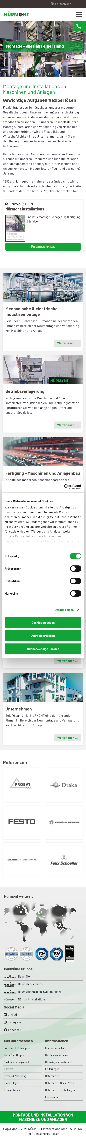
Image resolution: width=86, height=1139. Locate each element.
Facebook (14, 1030)
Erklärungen (52, 1069)
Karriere (8, 1069)
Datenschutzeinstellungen (60, 1090)
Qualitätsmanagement (16, 1062)
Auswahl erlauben (43, 635)
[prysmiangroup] (64, 785)
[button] (36, 73)
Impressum (51, 1097)
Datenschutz (52, 1076)
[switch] (75, 568)
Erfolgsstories (12, 1090)
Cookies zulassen (43, 622)
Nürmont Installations (24, 208)
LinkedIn (13, 1014)
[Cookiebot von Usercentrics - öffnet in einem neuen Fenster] (63, 486)
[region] (43, 49)
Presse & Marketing (15, 1076)
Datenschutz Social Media (59, 1083)
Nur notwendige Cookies (43, 649)
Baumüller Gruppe (14, 1055)
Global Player (11, 1083)
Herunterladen (44, 247)
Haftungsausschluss (56, 1055)
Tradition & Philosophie (17, 1048)
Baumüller (24, 976)
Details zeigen (64, 609)
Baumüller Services (30, 984)
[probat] (22, 785)
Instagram (14, 1022)
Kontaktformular (54, 1048)
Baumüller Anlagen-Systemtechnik (40, 991)
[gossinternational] (22, 859)
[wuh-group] (64, 822)
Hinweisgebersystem (57, 1062)
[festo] (22, 822)
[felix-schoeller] (64, 859)
